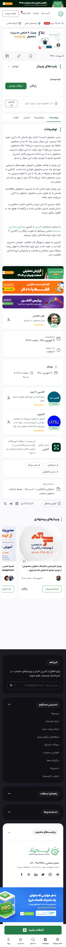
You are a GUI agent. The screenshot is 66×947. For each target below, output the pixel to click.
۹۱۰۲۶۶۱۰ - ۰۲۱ (37, 863)
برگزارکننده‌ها (53, 760)
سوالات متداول (51, 745)
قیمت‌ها (45, 13)
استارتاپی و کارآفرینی (45, 489)
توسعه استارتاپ (15, 489)
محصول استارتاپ (46, 493)
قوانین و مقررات (51, 753)
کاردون (38, 227)
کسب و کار (29, 489)
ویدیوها (55, 713)
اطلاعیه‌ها (26, 13)
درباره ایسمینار (52, 721)
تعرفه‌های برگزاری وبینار (48, 737)
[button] (45, 941)
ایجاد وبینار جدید (50, 729)
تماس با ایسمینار (51, 776)
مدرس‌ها (54, 768)
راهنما (36, 13)
